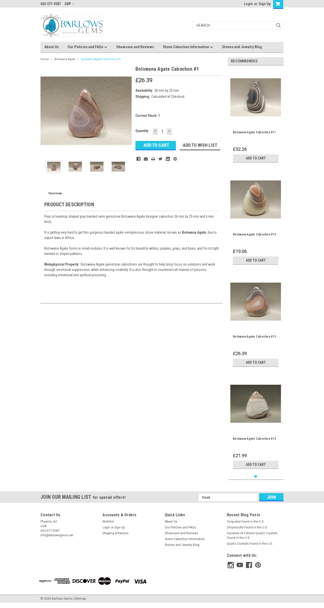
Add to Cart (256, 158)
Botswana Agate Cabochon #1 (101, 59)
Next (127, 110)
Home (44, 59)
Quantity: (142, 131)
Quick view (255, 119)
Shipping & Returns (116, 533)
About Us (51, 47)
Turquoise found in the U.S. (245, 521)
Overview (55, 193)
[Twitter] (160, 159)
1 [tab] (255, 476)
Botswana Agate (64, 59)
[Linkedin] (168, 159)
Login (248, 4)
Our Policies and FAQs (86, 47)
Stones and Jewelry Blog (242, 47)
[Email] (146, 159)
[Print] (153, 159)
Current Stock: (147, 116)
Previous (45, 110)
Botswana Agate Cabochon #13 (254, 336)
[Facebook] (138, 159)
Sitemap (80, 598)
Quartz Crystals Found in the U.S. (250, 543)
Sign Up (265, 4)
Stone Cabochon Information (186, 47)
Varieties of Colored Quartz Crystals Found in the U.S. (252, 535)
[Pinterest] (175, 159)
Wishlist (108, 521)
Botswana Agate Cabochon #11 (254, 132)
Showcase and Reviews (135, 47)
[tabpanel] (255, 117)
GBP (68, 4)
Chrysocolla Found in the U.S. (247, 527)
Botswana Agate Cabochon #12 (254, 438)
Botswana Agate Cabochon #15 (254, 234)
